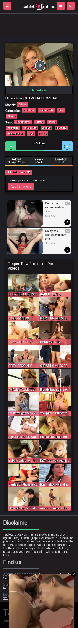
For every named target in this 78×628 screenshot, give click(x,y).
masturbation (15, 133)
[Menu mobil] (7, 6)
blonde (43, 133)
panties (46, 127)
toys (31, 133)
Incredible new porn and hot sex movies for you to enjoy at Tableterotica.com (39, 6)
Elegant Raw (22, 121)
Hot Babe (29, 110)
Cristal (22, 104)
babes (52, 121)
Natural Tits (47, 110)
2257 (6, 598)
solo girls (12, 127)
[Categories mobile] (61, 6)
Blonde (11, 116)
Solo (61, 110)
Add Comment (21, 186)
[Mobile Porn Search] (71, 6)
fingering (61, 127)
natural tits (30, 127)
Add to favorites (17, 172)
